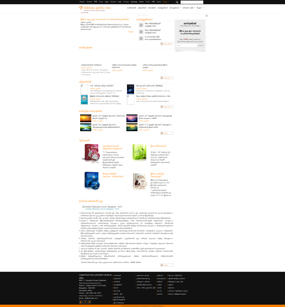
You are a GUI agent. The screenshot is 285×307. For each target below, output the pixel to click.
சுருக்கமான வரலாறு (143, 275)
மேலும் (165, 2)
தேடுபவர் (160, 275)
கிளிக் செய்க (135, 262)
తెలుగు (141, 2)
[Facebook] (85, 302)
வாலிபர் (159, 285)
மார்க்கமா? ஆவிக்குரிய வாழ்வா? (178, 291)
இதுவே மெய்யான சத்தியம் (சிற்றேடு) (104, 96)
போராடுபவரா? (161, 278)
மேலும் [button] (199, 8)
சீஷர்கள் (159, 281)
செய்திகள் (152, 8)
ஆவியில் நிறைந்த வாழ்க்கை (176, 278)
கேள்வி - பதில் (118, 294)
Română (113, 2)
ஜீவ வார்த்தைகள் (158, 146)
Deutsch (89, 2)
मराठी (153, 2)
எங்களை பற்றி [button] (188, 8)
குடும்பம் (170, 285)
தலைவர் (159, 294)
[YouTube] (81, 302)
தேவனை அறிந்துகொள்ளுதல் (177, 294)
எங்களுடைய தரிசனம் (143, 281)
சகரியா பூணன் (86, 22)
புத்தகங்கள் (142, 8)
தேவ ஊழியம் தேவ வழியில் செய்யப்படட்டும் (153, 96)
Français (126, 2)
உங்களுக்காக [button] (174, 8)
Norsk (101, 2)
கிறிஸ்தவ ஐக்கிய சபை (97, 7)
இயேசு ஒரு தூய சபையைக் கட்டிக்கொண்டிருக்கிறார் (105, 19)
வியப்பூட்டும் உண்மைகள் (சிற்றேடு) (149, 85)
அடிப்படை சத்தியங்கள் (175, 275)
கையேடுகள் (131, 8)
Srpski (159, 2)
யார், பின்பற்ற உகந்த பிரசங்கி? (102, 85)
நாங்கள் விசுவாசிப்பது (143, 278)
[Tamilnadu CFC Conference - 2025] (207, 15)
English (82, 2)
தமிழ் (119, 2)
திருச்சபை (171, 288)
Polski (148, 2)
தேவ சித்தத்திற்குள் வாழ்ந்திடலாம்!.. (153, 24)
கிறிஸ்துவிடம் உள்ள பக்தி (175, 281)
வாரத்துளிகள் (163, 8)
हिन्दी (95, 2)
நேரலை (116, 288)
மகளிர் (159, 288)
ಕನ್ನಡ (106, 2)
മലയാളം (134, 2)
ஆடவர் (159, 291)
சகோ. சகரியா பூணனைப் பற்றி (146, 288)
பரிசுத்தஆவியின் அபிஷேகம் (91, 65)
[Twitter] (90, 302)
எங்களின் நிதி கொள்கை (144, 285)
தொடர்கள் (117, 291)
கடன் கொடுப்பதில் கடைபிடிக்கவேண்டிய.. (153, 37)
